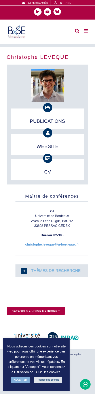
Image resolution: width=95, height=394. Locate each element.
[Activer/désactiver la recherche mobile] (77, 31)
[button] (52, 271)
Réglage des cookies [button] (48, 379)
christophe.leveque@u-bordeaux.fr (52, 244)
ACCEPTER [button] (20, 379)
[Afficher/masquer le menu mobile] (86, 31)
